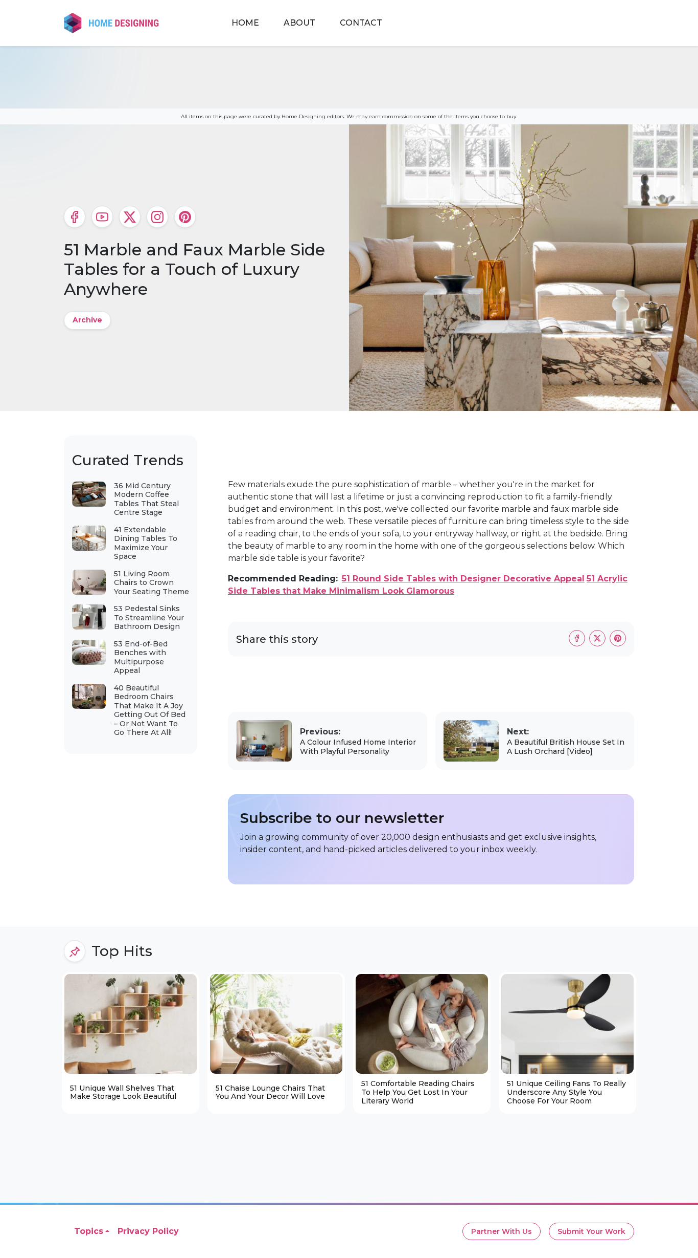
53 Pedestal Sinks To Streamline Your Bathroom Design (149, 617)
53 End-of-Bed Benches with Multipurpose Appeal (141, 657)
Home (245, 23)
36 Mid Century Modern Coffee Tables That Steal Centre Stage (146, 499)
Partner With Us (501, 1231)
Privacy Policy (148, 1231)
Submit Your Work (591, 1231)
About (299, 23)
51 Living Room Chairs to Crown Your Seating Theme (151, 582)
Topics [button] (88, 1231)
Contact (361, 23)
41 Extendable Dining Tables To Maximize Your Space (145, 543)
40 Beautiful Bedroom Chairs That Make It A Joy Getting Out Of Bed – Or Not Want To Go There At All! (149, 710)
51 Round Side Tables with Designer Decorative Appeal (463, 578)
